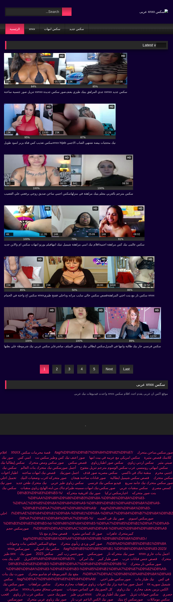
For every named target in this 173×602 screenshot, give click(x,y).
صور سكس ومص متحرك (46, 462)
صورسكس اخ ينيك (130, 599)
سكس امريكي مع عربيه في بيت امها (114, 457)
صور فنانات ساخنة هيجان (88, 478)
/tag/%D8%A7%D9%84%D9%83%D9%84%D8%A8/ (56, 579)
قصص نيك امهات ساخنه (38, 473)
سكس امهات (52, 29)
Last (126, 369)
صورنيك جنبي (56, 594)
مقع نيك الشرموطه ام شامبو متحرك (53, 574)
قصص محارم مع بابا (53, 533)
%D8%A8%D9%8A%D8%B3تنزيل (49, 559)
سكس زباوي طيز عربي (67, 483)
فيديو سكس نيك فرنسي (104, 483)
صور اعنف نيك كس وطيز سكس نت (60, 457)
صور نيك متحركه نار (121, 554)
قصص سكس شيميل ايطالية (129, 478)
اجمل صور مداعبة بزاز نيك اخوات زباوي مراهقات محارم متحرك (99, 584)
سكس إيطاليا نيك (12, 462)
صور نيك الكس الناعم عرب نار (92, 599)
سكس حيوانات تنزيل (144, 594)
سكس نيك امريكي (46, 548)
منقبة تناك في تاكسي (136, 473)
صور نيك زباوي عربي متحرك (47, 599)
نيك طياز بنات (144, 579)
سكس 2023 (44, 554)
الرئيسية (15, 29)
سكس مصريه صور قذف (100, 473)
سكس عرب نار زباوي (28, 594)
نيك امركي (86, 559)
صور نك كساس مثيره (87, 533)
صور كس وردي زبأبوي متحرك (81, 543)
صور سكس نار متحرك (145, 564)
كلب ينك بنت (11, 559)
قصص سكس (77, 462)
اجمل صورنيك (69, 473)
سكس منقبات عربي (134, 488)
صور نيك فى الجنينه (110, 518)
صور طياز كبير (108, 559)
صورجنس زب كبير (70, 554)
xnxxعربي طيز (81, 594)
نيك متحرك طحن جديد (31, 483)
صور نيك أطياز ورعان (111, 594)
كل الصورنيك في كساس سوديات (89, 589)
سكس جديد (76, 29)
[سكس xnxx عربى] (153, 11)
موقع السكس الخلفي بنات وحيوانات (31, 543)
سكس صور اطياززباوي (107, 462)
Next (109, 369)
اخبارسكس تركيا (116, 493)
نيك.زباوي (123, 589)
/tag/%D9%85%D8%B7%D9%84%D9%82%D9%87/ (94, 452)
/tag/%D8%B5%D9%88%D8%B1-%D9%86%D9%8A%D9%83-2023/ (115, 548)
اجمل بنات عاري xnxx (154, 554)
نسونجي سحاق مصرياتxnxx (42, 589)
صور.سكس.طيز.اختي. (115, 579)
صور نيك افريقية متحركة (84, 493)
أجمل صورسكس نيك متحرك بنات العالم (48, 467)
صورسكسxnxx (19, 548)
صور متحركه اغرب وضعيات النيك (43, 478)
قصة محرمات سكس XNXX (30, 452)
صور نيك (26, 554)
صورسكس (95, 554)
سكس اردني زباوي (140, 462)
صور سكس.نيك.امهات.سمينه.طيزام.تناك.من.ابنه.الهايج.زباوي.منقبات (67, 488)
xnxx (32, 29)
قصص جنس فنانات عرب (139, 559)
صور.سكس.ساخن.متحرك (155, 452)
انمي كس (24, 457)
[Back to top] (160, 589)
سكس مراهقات (39, 584)
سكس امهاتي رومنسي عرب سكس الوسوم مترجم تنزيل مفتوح (124, 467)
